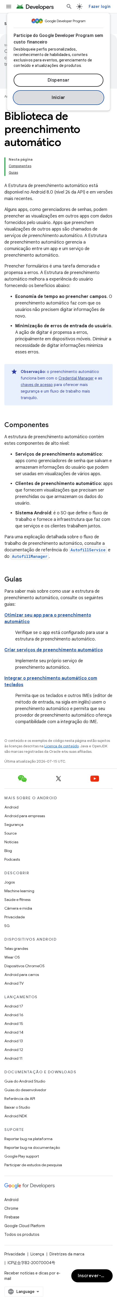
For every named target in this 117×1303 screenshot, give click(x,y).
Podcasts (12, 859)
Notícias (11, 841)
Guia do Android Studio (24, 1081)
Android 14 (13, 1032)
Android (11, 807)
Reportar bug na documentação (32, 1147)
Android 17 (13, 1006)
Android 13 (13, 1040)
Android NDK (15, 1116)
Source (10, 833)
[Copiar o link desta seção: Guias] (27, 580)
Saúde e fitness (17, 899)
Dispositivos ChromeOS (24, 965)
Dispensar (59, 80)
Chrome (11, 1208)
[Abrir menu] (8, 6)
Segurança (13, 824)
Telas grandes (16, 948)
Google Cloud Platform (24, 1225)
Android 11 (13, 1058)
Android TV (14, 983)
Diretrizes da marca (67, 1254)
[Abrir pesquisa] (69, 6)
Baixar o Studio (17, 1107)
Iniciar (58, 97)
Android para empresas (24, 815)
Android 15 (13, 1023)
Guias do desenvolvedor (25, 1089)
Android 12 (13, 1049)
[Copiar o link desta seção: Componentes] (54, 425)
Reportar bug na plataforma (28, 1138)
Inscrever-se (92, 1276)
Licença (37, 1254)
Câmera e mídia (18, 908)
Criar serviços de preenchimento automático (53, 650)
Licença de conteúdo (61, 746)
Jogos (9, 882)
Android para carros (21, 974)
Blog (8, 850)
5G (7, 925)
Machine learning (19, 890)
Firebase (11, 1217)
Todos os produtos (21, 1234)
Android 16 (13, 1014)
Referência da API (19, 1098)
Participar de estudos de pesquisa (33, 1164)
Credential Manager (76, 378)
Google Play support (21, 1156)
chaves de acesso (37, 384)
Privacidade (14, 917)
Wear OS (12, 957)
